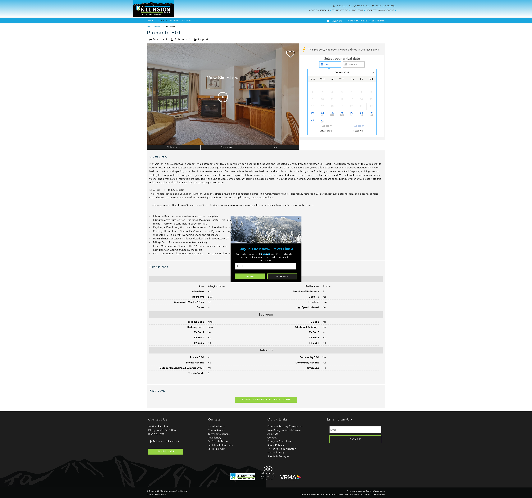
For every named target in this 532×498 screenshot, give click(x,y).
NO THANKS (282, 276)
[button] (266, 252)
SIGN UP (249, 276)
